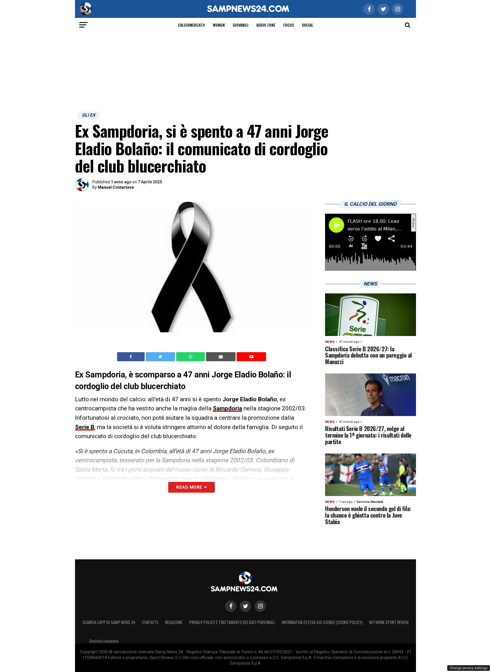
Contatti (150, 622)
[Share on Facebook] (131, 356)
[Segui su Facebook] (230, 606)
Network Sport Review (389, 622)
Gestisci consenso (103, 641)
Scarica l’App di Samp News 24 (108, 622)
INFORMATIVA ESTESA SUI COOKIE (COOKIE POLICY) (322, 622)
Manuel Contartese (116, 187)
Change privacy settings (469, 668)
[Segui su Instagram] (260, 606)
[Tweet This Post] (161, 356)
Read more (189, 487)
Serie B (84, 427)
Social (307, 25)
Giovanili (240, 25)
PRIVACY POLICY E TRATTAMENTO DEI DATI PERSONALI (232, 622)
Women (219, 25)
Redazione (173, 622)
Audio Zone (265, 25)
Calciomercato (191, 25)
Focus (288, 25)
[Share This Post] (191, 356)
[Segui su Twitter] (245, 606)
